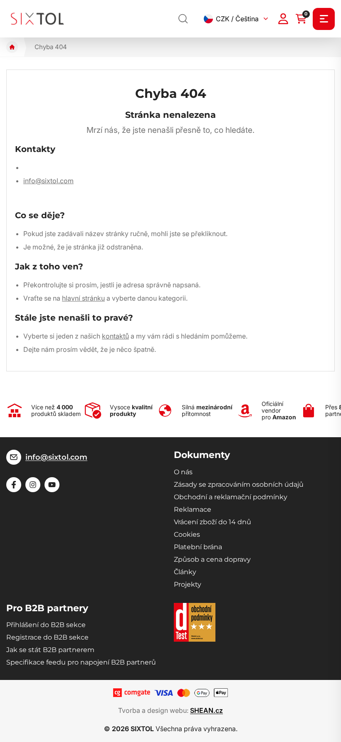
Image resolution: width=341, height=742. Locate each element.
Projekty (187, 584)
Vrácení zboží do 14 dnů (212, 522)
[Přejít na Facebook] (13, 484)
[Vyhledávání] (183, 19)
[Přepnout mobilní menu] (324, 19)
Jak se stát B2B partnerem (50, 650)
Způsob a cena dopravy (212, 559)
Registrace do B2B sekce (47, 637)
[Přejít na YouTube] (51, 484)
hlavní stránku (83, 298)
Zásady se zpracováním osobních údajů (239, 484)
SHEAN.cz (206, 710)
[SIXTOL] (37, 18)
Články (185, 572)
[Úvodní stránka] (12, 47)
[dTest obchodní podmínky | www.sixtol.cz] (194, 622)
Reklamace (192, 509)
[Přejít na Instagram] (32, 484)
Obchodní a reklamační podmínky (230, 497)
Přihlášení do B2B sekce (46, 625)
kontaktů (115, 336)
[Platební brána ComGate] (131, 692)
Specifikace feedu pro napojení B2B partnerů (81, 662)
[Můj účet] (283, 18)
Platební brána (198, 547)
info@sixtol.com (48, 181)
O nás (183, 472)
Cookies (187, 534)
